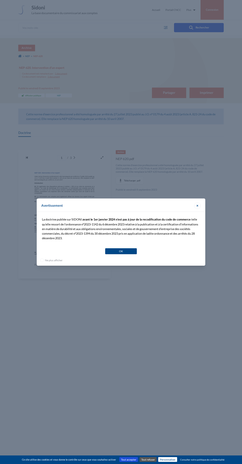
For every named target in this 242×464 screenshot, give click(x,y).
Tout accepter (128, 459)
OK (121, 251)
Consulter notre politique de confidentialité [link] (202, 459)
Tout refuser (148, 459)
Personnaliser (167, 459)
